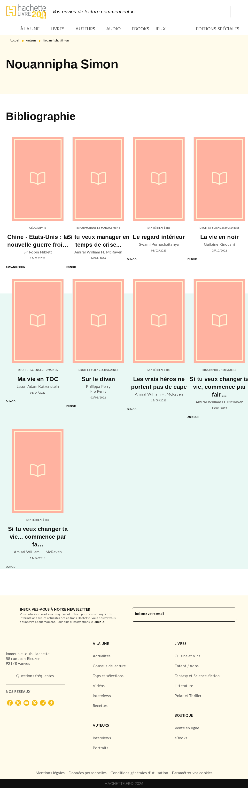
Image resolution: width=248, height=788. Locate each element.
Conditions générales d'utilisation (139, 773)
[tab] (11, 29)
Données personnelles (88, 773)
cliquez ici (98, 621)
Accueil (15, 40)
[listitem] (10, 703)
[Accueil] (26, 11)
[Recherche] (236, 11)
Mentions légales (50, 773)
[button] (13, 80)
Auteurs (31, 40)
